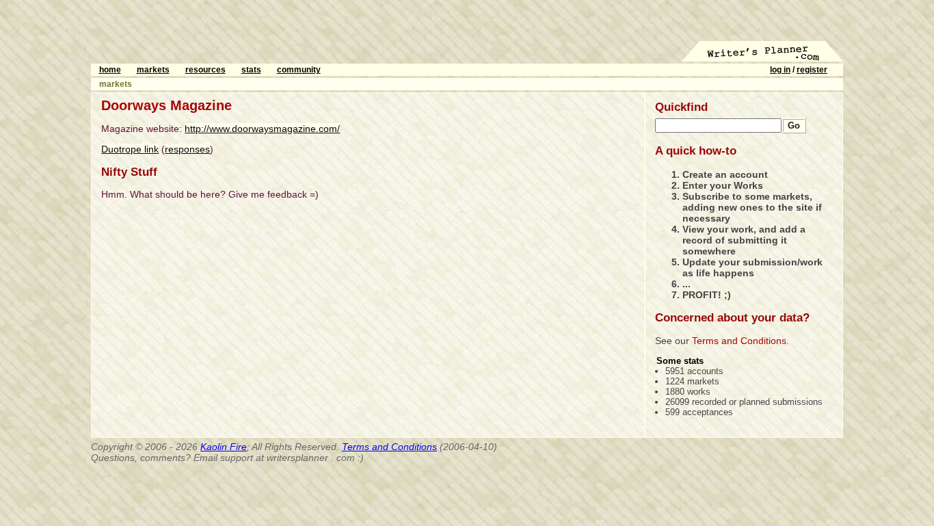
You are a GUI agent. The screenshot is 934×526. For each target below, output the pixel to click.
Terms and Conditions (739, 340)
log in (780, 70)
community (299, 70)
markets (153, 70)
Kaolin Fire (223, 446)
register (812, 70)
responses (187, 149)
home (110, 70)
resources (205, 70)
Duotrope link (130, 149)
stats (251, 70)
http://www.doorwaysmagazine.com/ (262, 128)
